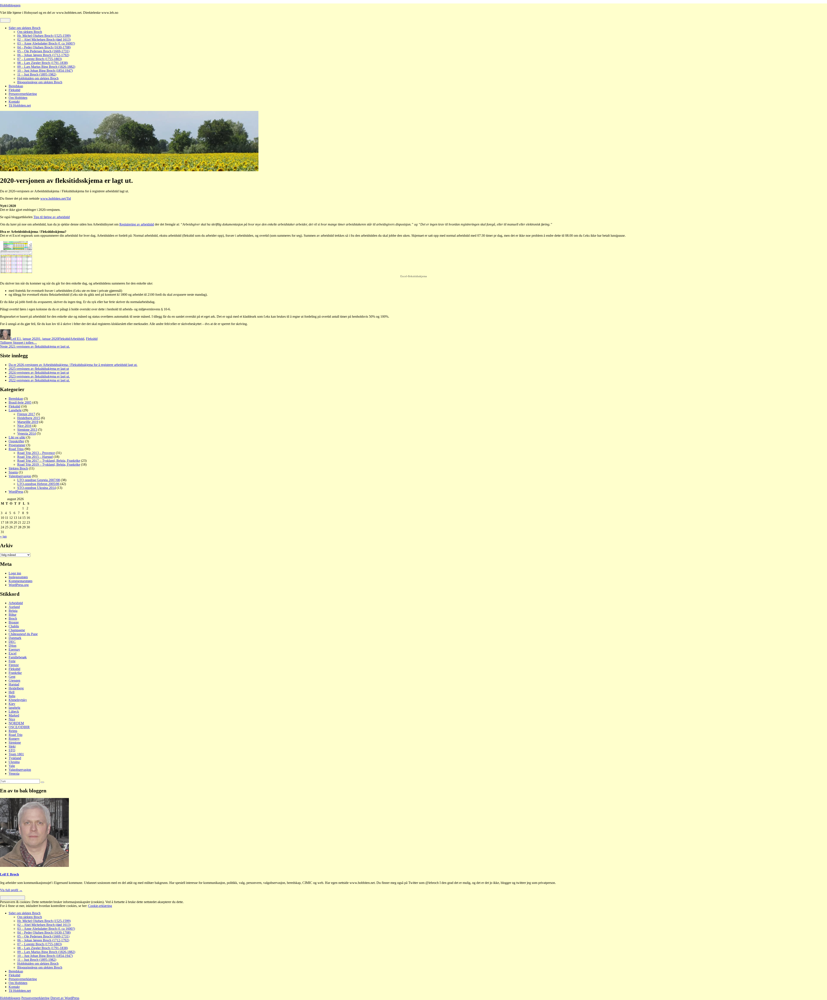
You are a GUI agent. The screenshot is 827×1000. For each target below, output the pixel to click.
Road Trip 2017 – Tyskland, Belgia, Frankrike (48, 460)
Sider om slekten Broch (24, 28)
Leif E (15, 339)
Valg (12, 766)
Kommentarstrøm (20, 581)
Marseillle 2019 (27, 422)
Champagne (17, 630)
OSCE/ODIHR (19, 727)
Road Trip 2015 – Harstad (35, 457)
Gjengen (14, 680)
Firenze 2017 (26, 414)
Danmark (15, 638)
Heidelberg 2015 (28, 418)
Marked (14, 715)
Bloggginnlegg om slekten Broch (39, 82)
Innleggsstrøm (18, 577)
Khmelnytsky (18, 700)
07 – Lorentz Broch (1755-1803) (39, 59)
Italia (12, 696)
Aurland (14, 607)
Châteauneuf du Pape (23, 634)
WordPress (16, 491)
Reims (13, 731)
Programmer (17, 445)
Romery (14, 738)
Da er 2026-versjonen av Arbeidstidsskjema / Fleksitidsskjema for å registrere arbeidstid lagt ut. (73, 365)
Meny (5, 20)
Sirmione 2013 (27, 429)
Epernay (14, 649)
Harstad (14, 684)
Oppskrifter (16, 441)
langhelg (14, 707)
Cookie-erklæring (100, 906)
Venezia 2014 (26, 433)
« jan (3, 536)
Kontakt (14, 101)
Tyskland (15, 758)
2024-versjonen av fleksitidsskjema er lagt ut (39, 372)
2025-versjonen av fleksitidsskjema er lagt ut (39, 368)
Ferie (12, 661)
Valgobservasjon (20, 476)
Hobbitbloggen (10, 5)
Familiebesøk (18, 657)
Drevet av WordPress (64, 998)
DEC (12, 642)
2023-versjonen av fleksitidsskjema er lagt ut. (39, 376)
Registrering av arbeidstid (136, 224)
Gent (12, 676)
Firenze (14, 665)
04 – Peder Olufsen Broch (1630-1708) (44, 47)
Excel (12, 653)
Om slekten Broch (29, 32)
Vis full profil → (11, 890)
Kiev (12, 704)
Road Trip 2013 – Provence (36, 453)
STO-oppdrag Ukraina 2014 (36, 488)
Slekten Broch (18, 468)
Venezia (14, 773)
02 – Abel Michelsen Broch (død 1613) (44, 39)
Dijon (12, 645)
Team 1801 (16, 754)
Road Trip (15, 735)
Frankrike (15, 673)
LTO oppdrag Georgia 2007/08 (38, 480)
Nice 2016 (24, 426)
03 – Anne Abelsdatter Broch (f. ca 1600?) (46, 43)
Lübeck (14, 711)
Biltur (12, 614)
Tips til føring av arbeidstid (51, 217)
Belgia (13, 611)
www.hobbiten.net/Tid (55, 198)
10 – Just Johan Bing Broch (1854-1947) (45, 70)
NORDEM (16, 723)
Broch (13, 618)
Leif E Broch (9, 874)
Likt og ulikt (17, 437)
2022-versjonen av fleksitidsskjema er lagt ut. (39, 380)
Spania (13, 472)
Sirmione (15, 742)
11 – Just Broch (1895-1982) (36, 74)
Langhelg (15, 410)
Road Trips (16, 449)
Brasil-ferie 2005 (20, 402)
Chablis (14, 626)
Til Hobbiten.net (20, 105)
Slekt (12, 746)
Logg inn (15, 573)
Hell (11, 692)
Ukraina (14, 762)
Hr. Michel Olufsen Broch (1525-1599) (44, 35)
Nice (12, 719)
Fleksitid (14, 90)
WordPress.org (19, 585)
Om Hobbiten (18, 98)
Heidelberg (16, 688)
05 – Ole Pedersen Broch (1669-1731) (43, 51)
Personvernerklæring (23, 94)
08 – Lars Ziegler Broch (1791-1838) (42, 63)
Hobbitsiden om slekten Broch (38, 78)
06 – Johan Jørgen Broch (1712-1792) (43, 55)
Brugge (14, 622)
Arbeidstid (77, 339)
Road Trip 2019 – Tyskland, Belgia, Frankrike (48, 464)
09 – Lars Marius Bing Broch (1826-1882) (46, 66)
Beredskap (16, 86)
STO (12, 750)
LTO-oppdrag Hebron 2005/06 (38, 484)
